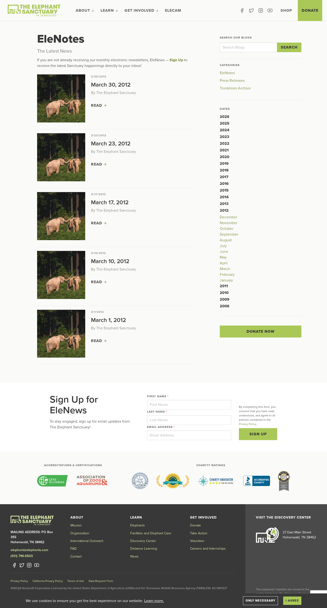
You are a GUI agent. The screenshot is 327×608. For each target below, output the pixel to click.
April (224, 263)
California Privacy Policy (48, 581)
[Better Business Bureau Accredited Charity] (256, 481)
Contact (76, 556)
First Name (158, 396)
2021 (224, 150)
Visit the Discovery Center (283, 517)
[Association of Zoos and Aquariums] (92, 481)
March (225, 268)
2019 (224, 163)
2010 (224, 292)
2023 (224, 136)
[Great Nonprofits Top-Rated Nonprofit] (172, 481)
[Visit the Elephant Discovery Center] (267, 534)
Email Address (161, 427)
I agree (292, 600)
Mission (76, 525)
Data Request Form (101, 581)
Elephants (137, 525)
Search (289, 47)
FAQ (73, 549)
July (223, 245)
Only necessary (260, 600)
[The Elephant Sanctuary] (34, 10)
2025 (224, 123)
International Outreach (86, 541)
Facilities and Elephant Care (150, 533)
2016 (224, 183)
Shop (286, 10)
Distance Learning (143, 549)
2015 (224, 190)
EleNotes (227, 73)
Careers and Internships (208, 549)
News (134, 556)
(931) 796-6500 (22, 556)
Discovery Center (143, 541)
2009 (224, 299)
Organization (79, 533)
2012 (224, 210)
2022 (224, 143)
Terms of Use (75, 581)
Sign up (258, 434)
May (223, 257)
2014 (224, 197)
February (227, 274)
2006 (224, 306)
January (226, 280)
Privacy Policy (247, 424)
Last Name (157, 411)
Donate (310, 10)
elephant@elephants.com (29, 550)
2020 (224, 157)
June (224, 251)
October (226, 228)
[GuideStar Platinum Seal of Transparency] (140, 481)
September (229, 234)
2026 (224, 116)
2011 (224, 286)
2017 (224, 177)
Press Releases (232, 80)
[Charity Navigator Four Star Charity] (216, 481)
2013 (224, 203)
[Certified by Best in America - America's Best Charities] (284, 481)
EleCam (173, 10)
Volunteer (197, 541)
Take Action (198, 533)
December (228, 217)
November (228, 223)
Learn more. (154, 600)
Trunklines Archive (235, 88)
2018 (224, 170)
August (226, 240)
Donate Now (261, 331)
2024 (224, 130)
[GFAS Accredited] (52, 481)
